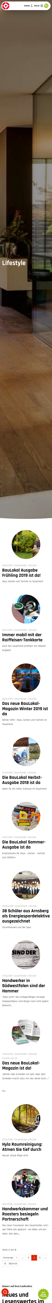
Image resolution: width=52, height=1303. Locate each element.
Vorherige (8, 1257)
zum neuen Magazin (43, 1294)
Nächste (13, 1263)
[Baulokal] (5, 5)
